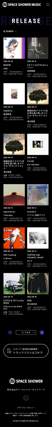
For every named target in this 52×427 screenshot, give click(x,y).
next (42, 332)
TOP (50, 421)
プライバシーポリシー (26, 408)
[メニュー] (48, 4)
